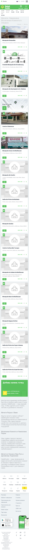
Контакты (18, 511)
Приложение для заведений (5, 501)
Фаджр (2, 11)
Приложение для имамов (5, 506)
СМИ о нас (18, 508)
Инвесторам (4, 509)
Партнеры (4, 512)
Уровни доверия (20, 500)
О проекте (18, 503)
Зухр (12, 11)
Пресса (18, 505)
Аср (17, 11)
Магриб (22, 11)
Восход (8, 11)
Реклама (3, 495)
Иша (3, 14)
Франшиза (4, 515)
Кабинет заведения (6, 497)
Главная (18, 495)
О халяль (18, 497)
